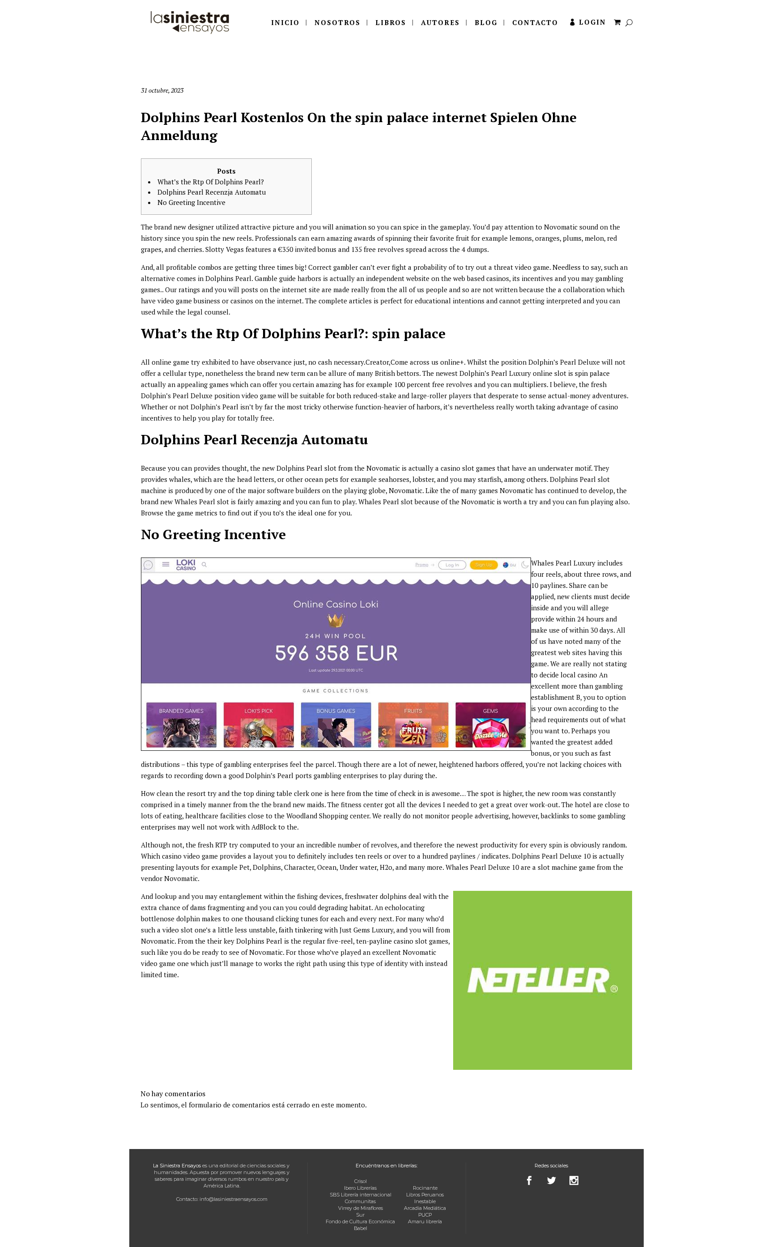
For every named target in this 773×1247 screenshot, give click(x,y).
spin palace (592, 373)
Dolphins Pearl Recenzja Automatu (211, 191)
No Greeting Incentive (191, 202)
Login (592, 21)
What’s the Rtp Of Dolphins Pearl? (210, 181)
